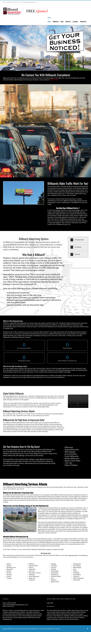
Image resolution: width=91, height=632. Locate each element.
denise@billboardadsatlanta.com (29, 2)
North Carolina (22, 557)
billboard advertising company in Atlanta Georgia (47, 549)
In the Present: (56, 628)
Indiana (31, 557)
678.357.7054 (11, 603)
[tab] (78, 240)
